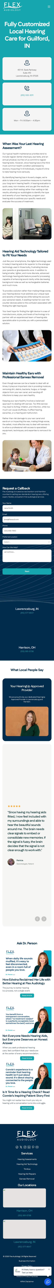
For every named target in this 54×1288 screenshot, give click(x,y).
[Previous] (37, 918)
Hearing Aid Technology (27, 1164)
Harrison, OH (24, 1211)
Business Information (27, 1261)
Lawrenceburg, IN (24, 1242)
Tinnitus (27, 1169)
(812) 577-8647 (27, 613)
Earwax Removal (27, 1178)
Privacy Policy (27, 1266)
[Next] (43, 918)
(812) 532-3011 (27, 95)
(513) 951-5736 (27, 651)
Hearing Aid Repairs (27, 1174)
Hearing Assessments (27, 1159)
